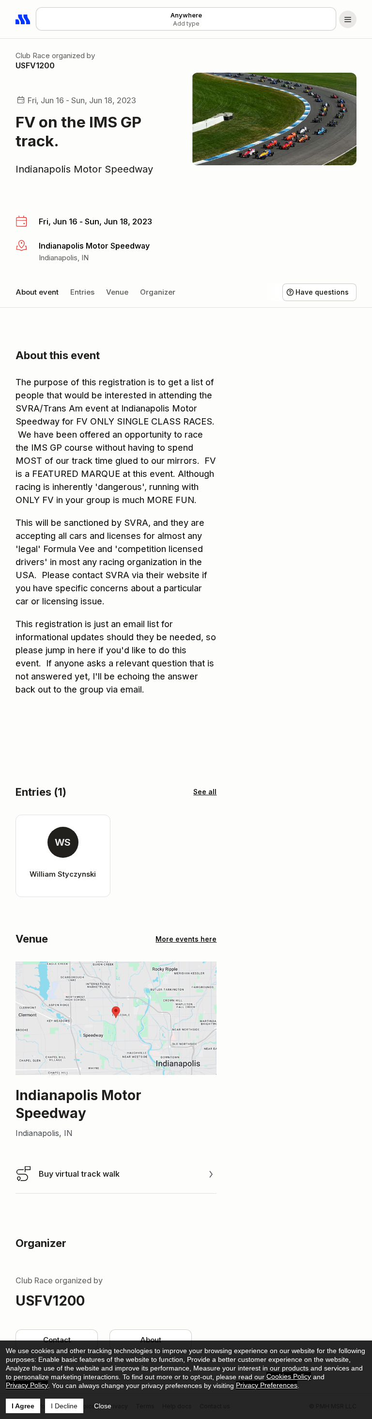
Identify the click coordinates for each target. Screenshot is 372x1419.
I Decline (64, 1406)
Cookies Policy (288, 1376)
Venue (117, 292)
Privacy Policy (27, 1385)
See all (205, 792)
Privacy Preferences (266, 1385)
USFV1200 (35, 65)
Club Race (33, 55)
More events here (186, 939)
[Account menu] (347, 19)
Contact (57, 1339)
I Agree (23, 1406)
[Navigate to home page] (23, 19)
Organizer (157, 292)
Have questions (322, 292)
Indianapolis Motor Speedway (84, 169)
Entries (82, 292)
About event (37, 292)
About (150, 1339)
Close (102, 1406)
